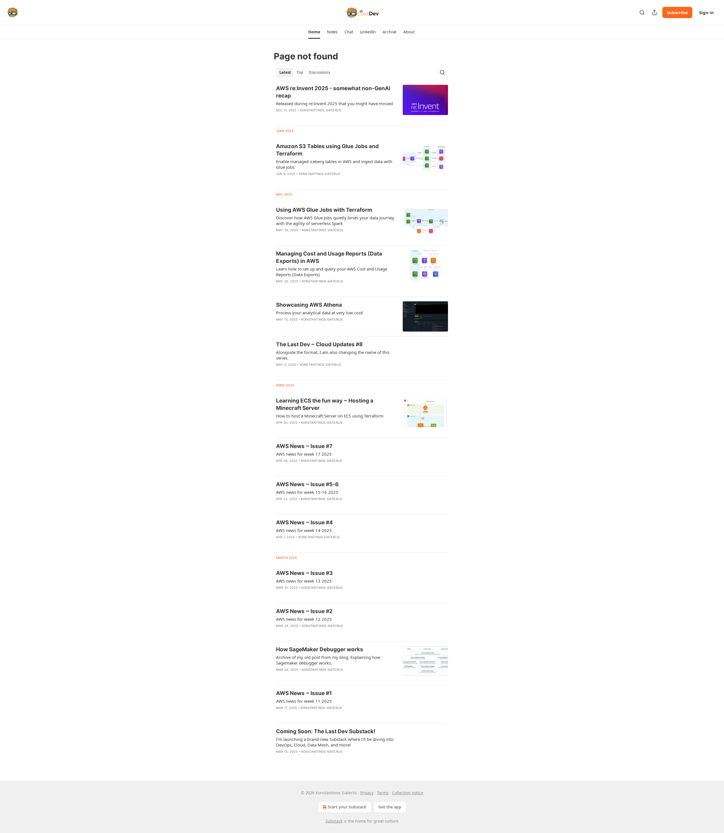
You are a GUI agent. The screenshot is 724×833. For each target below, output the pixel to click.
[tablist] (304, 72)
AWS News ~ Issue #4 (304, 522)
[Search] (642, 12)
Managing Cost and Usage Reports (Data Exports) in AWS (329, 257)
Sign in (706, 12)
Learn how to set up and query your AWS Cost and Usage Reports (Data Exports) (331, 271)
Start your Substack (347, 807)
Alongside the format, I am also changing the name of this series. (332, 355)
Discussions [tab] (319, 72)
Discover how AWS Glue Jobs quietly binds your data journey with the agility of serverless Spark (335, 220)
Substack (334, 821)
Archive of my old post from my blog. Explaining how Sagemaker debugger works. (328, 660)
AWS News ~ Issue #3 (304, 573)
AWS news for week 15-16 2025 (307, 492)
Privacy (367, 792)
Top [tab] (300, 72)
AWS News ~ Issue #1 (304, 693)
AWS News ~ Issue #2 (304, 611)
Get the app (389, 807)
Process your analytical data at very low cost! (319, 312)
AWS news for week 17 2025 (304, 454)
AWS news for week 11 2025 (304, 701)
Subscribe (677, 12)
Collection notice (407, 792)
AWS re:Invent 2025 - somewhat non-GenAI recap (333, 92)
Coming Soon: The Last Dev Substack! (325, 731)
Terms (383, 792)
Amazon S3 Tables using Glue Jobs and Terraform (327, 150)
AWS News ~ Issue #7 (304, 446)
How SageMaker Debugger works (319, 649)
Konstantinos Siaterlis (320, 110)
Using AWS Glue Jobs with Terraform (324, 210)
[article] (362, 103)
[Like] (279, 544)
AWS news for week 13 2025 (304, 581)
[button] (314, 32)
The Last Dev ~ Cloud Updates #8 (319, 344)
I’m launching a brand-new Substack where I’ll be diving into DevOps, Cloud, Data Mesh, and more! (335, 742)
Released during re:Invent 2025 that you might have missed (334, 103)
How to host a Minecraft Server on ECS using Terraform (329, 416)
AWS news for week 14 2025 (304, 530)
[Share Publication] (654, 12)
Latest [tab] (285, 72)
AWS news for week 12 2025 (304, 619)
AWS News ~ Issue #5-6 (307, 484)
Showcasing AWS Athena (309, 305)
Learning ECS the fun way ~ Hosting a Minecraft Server (324, 404)
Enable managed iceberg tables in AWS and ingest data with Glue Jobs (334, 164)
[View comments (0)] (318, 181)
